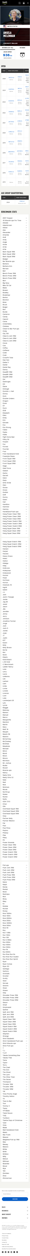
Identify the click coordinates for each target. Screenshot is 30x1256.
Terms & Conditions (6, 1233)
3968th (19, 141)
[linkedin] (14, 1252)
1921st (19, 131)
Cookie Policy (5, 1237)
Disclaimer (4, 1240)
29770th (11, 122)
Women (22, 48)
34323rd (11, 77)
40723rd (11, 142)
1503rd (22, 201)
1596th (19, 121)
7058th (19, 161)
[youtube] (11, 1252)
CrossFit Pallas (10, 43)
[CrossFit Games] (5, 3)
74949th (11, 112)
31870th (11, 89)
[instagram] (8, 1252)
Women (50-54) (7, 48)
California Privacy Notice (7, 1246)
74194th (11, 162)
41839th (11, 101)
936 (7, 55)
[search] (19, 3)
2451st (19, 100)
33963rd (11, 132)
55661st (11, 172)
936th (20, 77)
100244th (11, 152)
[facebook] (3, 1252)
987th (20, 88)
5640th (19, 171)
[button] (28, 3)
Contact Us (4, 1242)
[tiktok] (17, 1252)
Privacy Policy (5, 1235)
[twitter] (5, 1252)
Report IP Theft (5, 1244)
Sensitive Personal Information (9, 1248)
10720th (20, 151)
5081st (19, 111)
